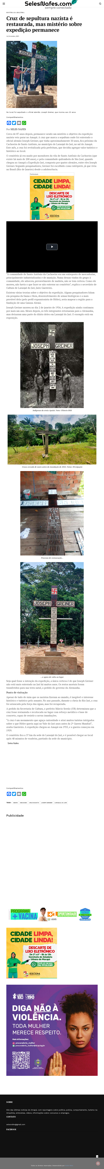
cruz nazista (34, 802)
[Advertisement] (52, 767)
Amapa (15, 802)
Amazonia (23, 802)
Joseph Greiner (46, 802)
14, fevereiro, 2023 (12, 36)
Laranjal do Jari (61, 802)
